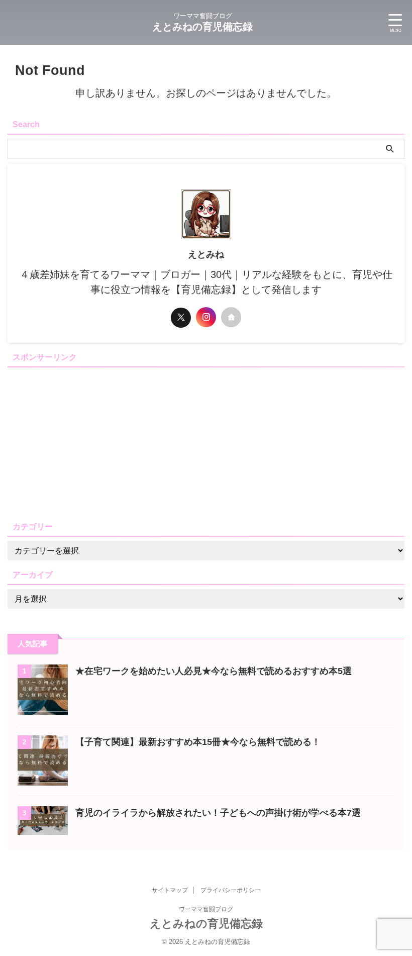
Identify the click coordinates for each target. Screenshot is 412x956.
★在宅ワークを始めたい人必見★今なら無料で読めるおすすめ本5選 (213, 671)
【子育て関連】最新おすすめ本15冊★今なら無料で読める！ (198, 742)
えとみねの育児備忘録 (202, 26)
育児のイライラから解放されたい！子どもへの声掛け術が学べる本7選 (218, 813)
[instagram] (206, 317)
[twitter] (181, 318)
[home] (231, 317)
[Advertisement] (206, 441)
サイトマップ (170, 890)
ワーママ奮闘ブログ (206, 909)
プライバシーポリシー (230, 890)
